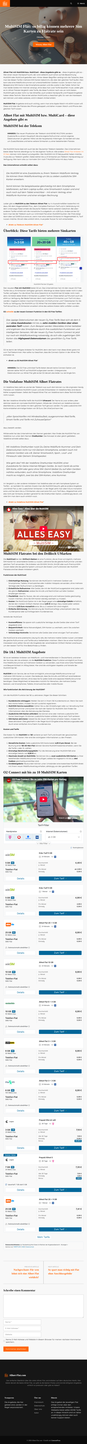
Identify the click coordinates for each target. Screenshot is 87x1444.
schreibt (10, 312)
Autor (36, 1413)
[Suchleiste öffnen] (71, 3)
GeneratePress (55, 1440)
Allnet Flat (46, 44)
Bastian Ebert (43, 40)
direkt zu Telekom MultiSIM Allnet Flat (25, 225)
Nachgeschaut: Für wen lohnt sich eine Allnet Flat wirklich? (25, 1273)
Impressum (39, 1402)
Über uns (38, 1409)
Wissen (39, 44)
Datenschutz (39, 1406)
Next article (53, 1267)
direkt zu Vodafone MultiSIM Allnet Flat (25, 502)
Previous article (31, 1267)
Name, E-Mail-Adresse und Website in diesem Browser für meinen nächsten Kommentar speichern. (43, 1340)
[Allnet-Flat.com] (5, 3)
